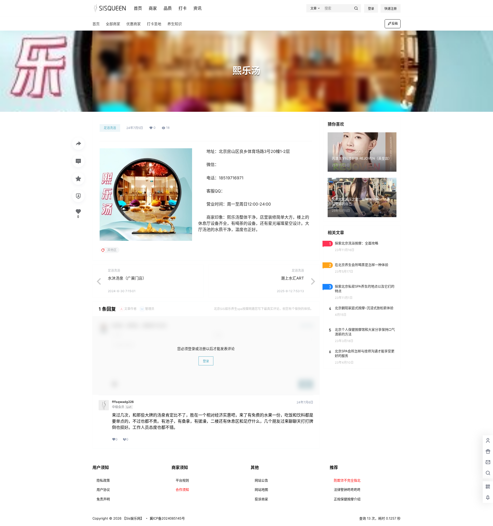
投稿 (395, 23)
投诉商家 (261, 499)
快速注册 (390, 9)
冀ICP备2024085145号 (167, 518)
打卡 (182, 8)
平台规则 (182, 480)
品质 (168, 8)
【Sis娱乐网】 (132, 518)
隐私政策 (103, 480)
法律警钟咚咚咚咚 (347, 489)
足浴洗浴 (110, 128)
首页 (138, 8)
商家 (153, 8)
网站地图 (261, 489)
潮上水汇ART (292, 278)
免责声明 (103, 499)
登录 (371, 9)
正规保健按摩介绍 (347, 499)
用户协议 (103, 489)
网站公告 (261, 480)
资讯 (197, 8)
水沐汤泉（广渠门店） (127, 278)
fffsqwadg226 (123, 401)
